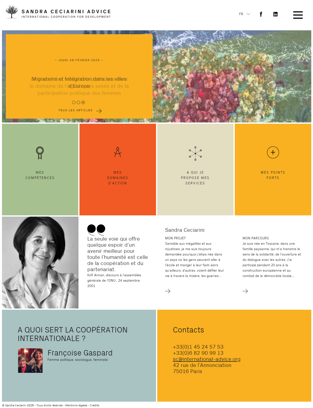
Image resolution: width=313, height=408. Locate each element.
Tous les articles (75, 110)
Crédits (94, 405)
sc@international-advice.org (207, 359)
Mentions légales (76, 405)
